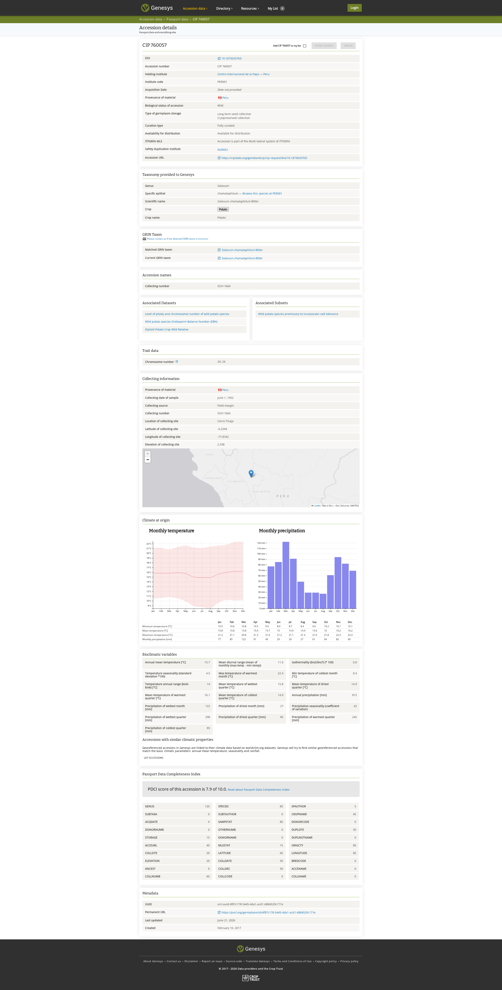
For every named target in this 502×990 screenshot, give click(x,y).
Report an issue (212, 961)
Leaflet (316, 505)
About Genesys (153, 961)
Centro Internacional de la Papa (238, 74)
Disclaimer (191, 961)
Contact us (174, 961)
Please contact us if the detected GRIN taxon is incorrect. (177, 238)
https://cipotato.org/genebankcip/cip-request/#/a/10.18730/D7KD (264, 158)
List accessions (153, 757)
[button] (251, 474)
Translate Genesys (258, 961)
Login (355, 7)
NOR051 (222, 149)
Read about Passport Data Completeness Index (258, 789)
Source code (234, 961)
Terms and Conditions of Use (292, 961)
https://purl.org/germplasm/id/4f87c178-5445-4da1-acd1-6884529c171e (269, 912)
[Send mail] (144, 239)
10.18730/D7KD (232, 58)
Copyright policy (326, 961)
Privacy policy (349, 961)
